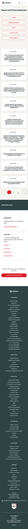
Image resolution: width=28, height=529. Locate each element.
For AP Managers (14, 336)
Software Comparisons (14, 407)
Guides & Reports (14, 401)
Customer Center (14, 446)
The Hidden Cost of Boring (14, 384)
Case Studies (14, 399)
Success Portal (14, 413)
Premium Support (14, 455)
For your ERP (14, 334)
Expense (14, 313)
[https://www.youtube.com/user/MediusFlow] (15, 525)
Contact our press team (14, 275)
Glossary (14, 405)
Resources (14, 376)
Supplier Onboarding (14, 317)
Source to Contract (14, 332)
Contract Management (14, 320)
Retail (14, 362)
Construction (14, 364)
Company (14, 464)
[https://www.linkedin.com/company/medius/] (13, 525)
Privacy (14, 517)
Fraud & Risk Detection (14, 305)
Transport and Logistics (14, 360)
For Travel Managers (14, 345)
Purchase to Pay (14, 330)
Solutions (14, 297)
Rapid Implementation (14, 457)
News (14, 17)
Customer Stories (14, 427)
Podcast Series (14, 390)
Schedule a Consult (14, 489)
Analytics (14, 322)
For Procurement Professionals (14, 340)
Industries (14, 354)
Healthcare (14, 368)
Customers (14, 443)
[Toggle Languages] (19, 3)
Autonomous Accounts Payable (14, 431)
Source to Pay (14, 328)
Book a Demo (14, 487)
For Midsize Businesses (14, 349)
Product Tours (14, 392)
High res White (8, 256)
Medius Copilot (14, 307)
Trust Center (14, 483)
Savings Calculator (14, 386)
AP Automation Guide (14, 388)
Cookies (14, 518)
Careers (14, 479)
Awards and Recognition (14, 481)
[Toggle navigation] (24, 3)
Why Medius (14, 421)
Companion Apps (14, 409)
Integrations (14, 324)
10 (18, 193)
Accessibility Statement (14, 485)
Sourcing (14, 315)
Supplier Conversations (14, 309)
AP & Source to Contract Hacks (14, 459)
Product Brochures (14, 394)
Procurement (14, 311)
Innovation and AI (14, 429)
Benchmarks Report (14, 380)
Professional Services (14, 451)
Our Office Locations (14, 472)
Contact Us (14, 468)
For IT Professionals (14, 343)
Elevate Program (14, 326)
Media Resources (14, 22)
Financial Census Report (14, 382)
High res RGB (7, 252)
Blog (14, 27)
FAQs (14, 411)
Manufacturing (14, 358)
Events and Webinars (14, 397)
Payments (14, 303)
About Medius (14, 38)
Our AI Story (14, 32)
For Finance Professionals (14, 338)
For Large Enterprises (14, 347)
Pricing (14, 435)
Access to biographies (10, 227)
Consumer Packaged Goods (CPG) (14, 371)
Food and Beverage (14, 366)
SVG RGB (6, 245)
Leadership (14, 476)
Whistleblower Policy (13, 522)
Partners (14, 433)
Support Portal (14, 415)
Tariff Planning (14, 437)
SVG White (7, 248)
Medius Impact (14, 425)
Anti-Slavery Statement (14, 520)
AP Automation (14, 301)
